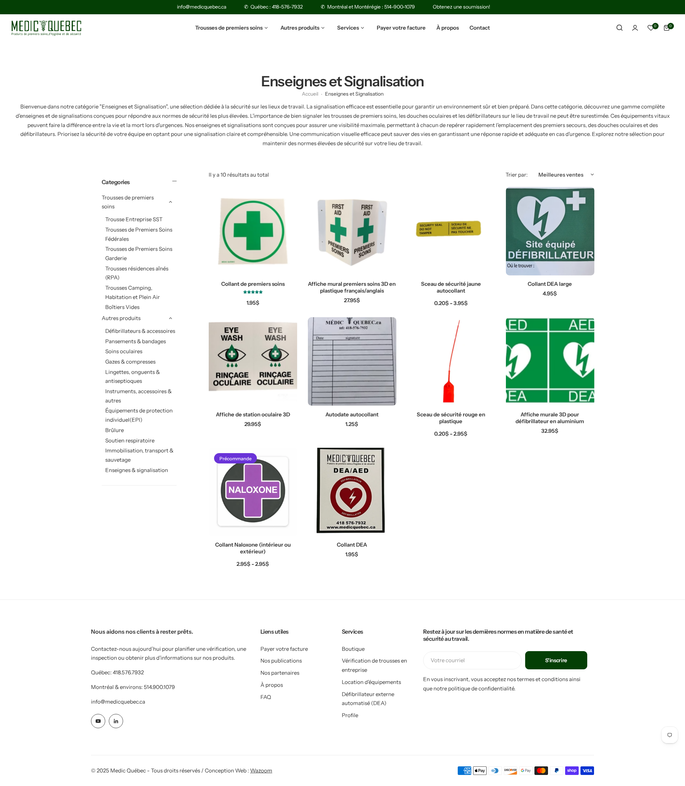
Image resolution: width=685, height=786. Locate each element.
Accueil (310, 94)
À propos (271, 684)
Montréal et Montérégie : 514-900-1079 (371, 7)
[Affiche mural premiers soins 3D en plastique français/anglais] (352, 231)
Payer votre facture (284, 648)
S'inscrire (556, 660)
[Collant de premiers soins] (253, 231)
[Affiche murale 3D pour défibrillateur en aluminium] (550, 361)
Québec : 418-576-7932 (276, 7)
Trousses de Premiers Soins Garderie (138, 253)
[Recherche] (619, 28)
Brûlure (114, 429)
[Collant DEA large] (550, 231)
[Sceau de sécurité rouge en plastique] (451, 361)
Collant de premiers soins (253, 283)
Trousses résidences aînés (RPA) (136, 273)
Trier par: (517, 174)
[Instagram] (98, 721)
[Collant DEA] (352, 492)
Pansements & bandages (135, 341)
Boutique (353, 648)
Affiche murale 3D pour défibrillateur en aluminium (550, 418)
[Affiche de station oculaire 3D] (253, 361)
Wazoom (261, 770)
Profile (350, 715)
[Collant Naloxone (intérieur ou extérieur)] (253, 492)
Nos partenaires (279, 672)
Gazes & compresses (130, 361)
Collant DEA (352, 544)
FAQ (265, 697)
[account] (635, 28)
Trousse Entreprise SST (134, 219)
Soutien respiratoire (129, 440)
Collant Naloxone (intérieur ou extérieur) (253, 548)
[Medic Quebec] (46, 28)
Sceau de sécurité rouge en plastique (451, 418)
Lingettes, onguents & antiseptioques (132, 376)
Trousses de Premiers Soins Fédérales (138, 234)
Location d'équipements (371, 682)
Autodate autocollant (352, 414)
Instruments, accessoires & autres (138, 396)
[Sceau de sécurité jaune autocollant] (451, 231)
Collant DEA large (550, 283)
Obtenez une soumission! (461, 7)
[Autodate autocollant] (352, 361)
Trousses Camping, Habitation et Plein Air (132, 292)
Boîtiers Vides (122, 307)
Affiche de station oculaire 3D (253, 414)
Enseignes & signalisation (136, 469)
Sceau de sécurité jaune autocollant (451, 287)
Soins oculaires (123, 351)
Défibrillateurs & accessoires (140, 330)
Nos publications (281, 660)
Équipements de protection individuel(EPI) (139, 415)
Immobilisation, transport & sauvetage (139, 455)
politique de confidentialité (481, 688)
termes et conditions (542, 679)
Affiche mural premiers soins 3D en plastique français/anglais (352, 287)
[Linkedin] (116, 721)
